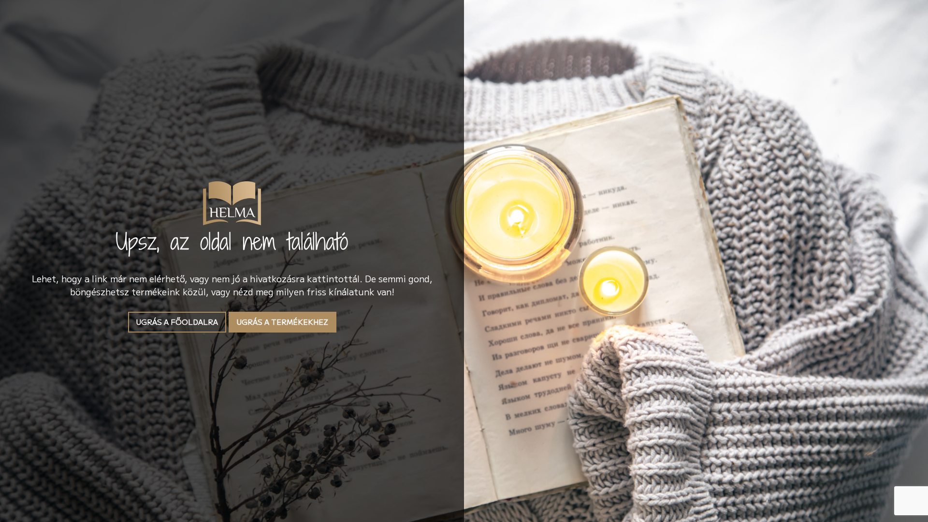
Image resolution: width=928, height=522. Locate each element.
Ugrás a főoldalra (177, 322)
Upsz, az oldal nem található (232, 241)
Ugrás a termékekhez (282, 322)
